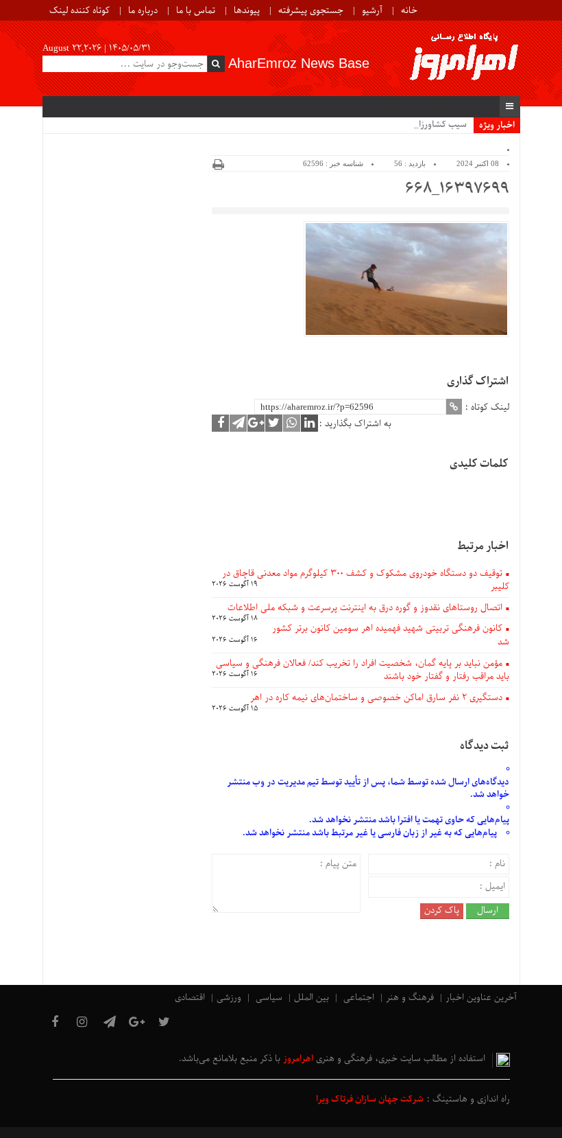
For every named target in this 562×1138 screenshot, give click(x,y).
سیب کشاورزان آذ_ (432, 124)
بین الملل (311, 997)
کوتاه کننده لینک (79, 10)
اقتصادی (190, 997)
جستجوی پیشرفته (310, 10)
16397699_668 (457, 189)
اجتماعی (358, 997)
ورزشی (229, 997)
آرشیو (372, 10)
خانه (409, 10)
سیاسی (269, 997)
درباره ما (143, 10)
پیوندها (247, 10)
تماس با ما (195, 10)
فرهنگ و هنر (410, 997)
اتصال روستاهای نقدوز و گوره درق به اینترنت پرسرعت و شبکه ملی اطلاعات (365, 607)
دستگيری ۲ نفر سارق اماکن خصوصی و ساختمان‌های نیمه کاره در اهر (376, 697)
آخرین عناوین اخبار (481, 997)
